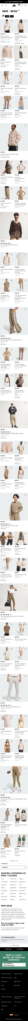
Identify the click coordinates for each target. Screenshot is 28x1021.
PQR (2, 1009)
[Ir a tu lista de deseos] (6, 5)
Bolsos (3, 887)
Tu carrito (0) (20, 949)
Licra (20, 884)
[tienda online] (14, 6)
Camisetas (4, 899)
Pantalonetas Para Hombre (13, 891)
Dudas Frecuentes (18, 973)
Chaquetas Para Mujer (4, 891)
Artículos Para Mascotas (5, 882)
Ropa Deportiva (3, 894)
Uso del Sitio (4, 1005)
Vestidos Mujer (23, 887)
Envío (2, 985)
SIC (15, 1005)
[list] (16, 16)
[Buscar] (22, 5)
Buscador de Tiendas (6, 973)
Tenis (2, 879)
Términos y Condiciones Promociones (19, 997)
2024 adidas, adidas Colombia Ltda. (14, 1019)
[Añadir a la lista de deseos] (11, 21)
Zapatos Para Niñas (22, 882)
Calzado (12, 899)
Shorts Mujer (13, 881)
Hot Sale (3, 989)
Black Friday (22, 893)
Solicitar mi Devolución (6, 977)
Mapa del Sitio (17, 981)
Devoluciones (4, 981)
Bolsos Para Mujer (13, 879)
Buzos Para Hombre (4, 897)
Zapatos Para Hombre (13, 888)
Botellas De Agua (13, 894)
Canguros (3, 884)
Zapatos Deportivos (22, 879)
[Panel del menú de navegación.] (2, 5)
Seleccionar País (18, 1002)
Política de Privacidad (6, 1002)
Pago (15, 977)
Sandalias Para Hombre (13, 885)
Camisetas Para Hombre (13, 897)
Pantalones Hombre (22, 891)
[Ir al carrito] (25, 5)
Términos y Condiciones (6, 996)
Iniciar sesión (8, 949)
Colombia (16, 1015)
